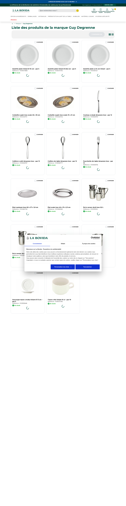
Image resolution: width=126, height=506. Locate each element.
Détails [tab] (63, 243)
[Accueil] (13, 24)
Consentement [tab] (37, 243)
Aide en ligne (109, 5)
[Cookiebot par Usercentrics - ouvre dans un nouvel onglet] (92, 238)
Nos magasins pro (86, 5)
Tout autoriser (87, 267)
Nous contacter (97, 5)
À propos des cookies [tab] (88, 243)
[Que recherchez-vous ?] (77, 10)
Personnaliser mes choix (61, 267)
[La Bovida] (21, 10)
